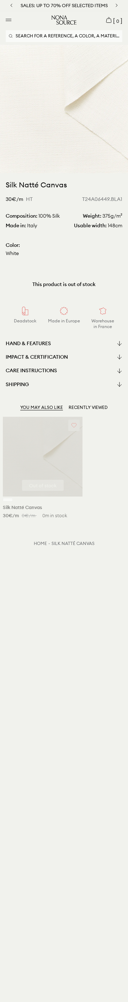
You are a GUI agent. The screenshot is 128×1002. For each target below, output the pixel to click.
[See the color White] (8, 500)
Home (40, 543)
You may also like (41, 407)
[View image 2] (65, 166)
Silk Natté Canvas (73, 543)
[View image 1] (62, 166)
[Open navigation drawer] (8, 20)
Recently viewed (88, 407)
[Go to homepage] (64, 20)
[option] (64, 109)
